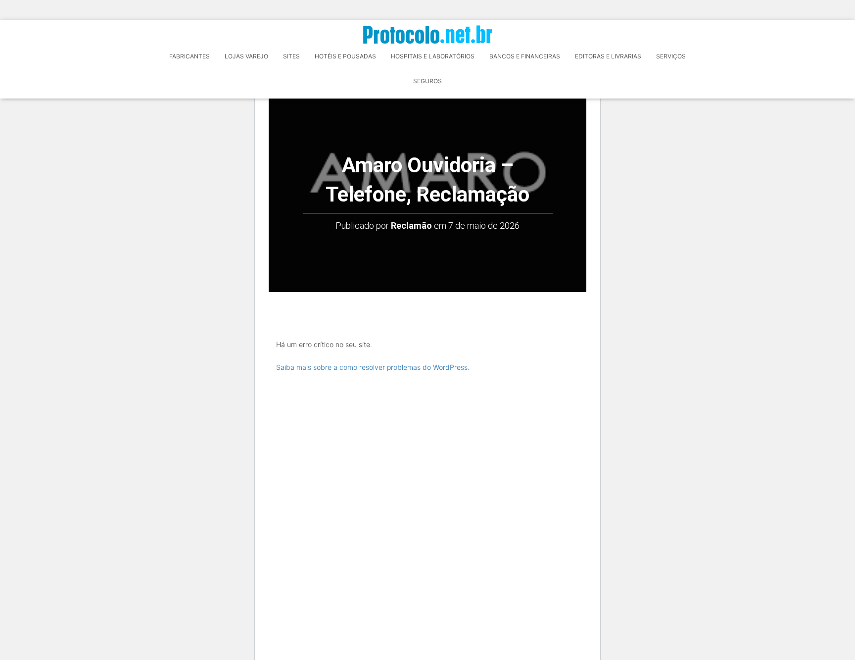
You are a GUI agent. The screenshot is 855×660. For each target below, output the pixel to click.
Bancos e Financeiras (524, 56)
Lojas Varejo (246, 56)
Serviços (671, 56)
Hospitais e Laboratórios (433, 56)
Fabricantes (189, 56)
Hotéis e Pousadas (345, 56)
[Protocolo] (427, 34)
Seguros (427, 81)
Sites (291, 56)
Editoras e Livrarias (608, 56)
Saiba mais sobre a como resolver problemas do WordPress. (373, 367)
